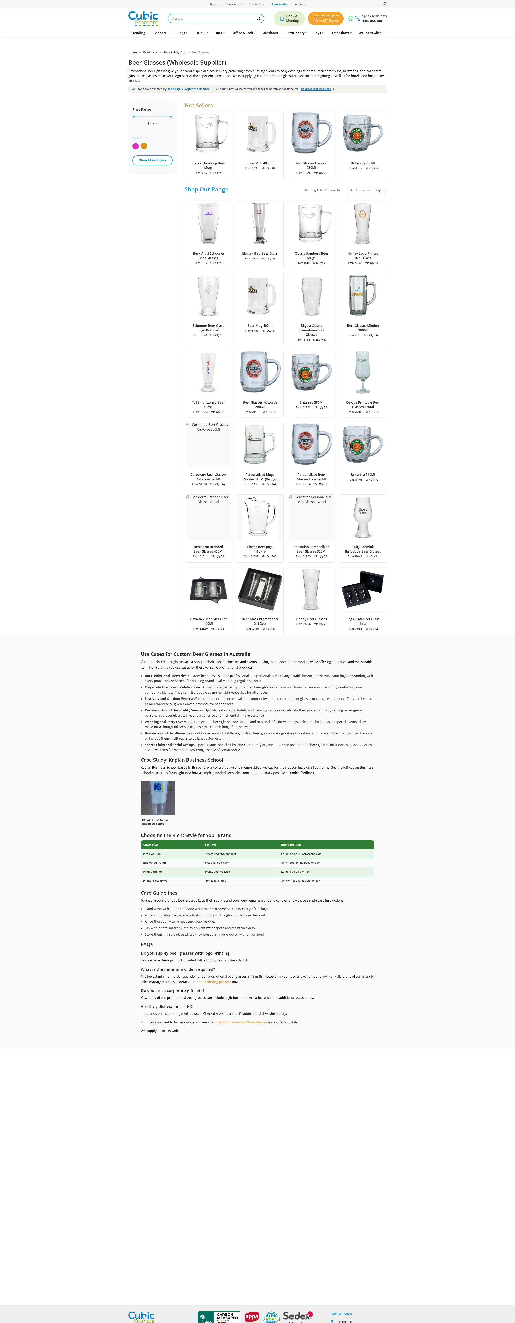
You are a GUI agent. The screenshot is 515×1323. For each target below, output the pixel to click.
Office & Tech (243, 33)
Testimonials (257, 4)
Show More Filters (152, 160)
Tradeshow (340, 33)
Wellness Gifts (370, 33)
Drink (200, 33)
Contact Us (300, 4)
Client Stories (279, 4)
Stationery (296, 33)
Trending (138, 33)
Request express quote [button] (316, 89)
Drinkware (150, 52)
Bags (181, 33)
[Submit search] (258, 18)
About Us (214, 4)
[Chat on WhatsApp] (350, 18)
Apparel (161, 33)
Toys (317, 33)
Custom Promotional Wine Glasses (241, 1022)
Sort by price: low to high (366, 190)
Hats (218, 33)
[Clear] (135, 146)
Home (133, 52)
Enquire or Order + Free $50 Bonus (326, 18)
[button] (139, 32)
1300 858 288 (372, 21)
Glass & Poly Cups (175, 52)
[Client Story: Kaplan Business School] (158, 802)
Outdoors (270, 33)
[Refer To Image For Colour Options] (144, 146)
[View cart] (385, 4)
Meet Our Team (234, 4)
